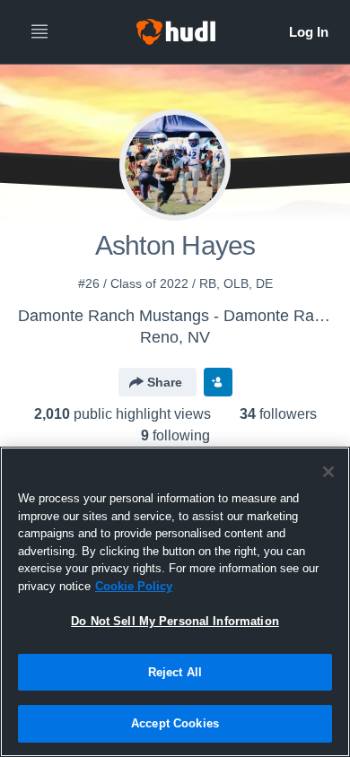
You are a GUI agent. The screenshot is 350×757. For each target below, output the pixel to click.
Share (164, 382)
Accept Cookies (175, 723)
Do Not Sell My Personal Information (175, 621)
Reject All (175, 672)
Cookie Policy (133, 586)
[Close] (328, 472)
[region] (175, 602)
